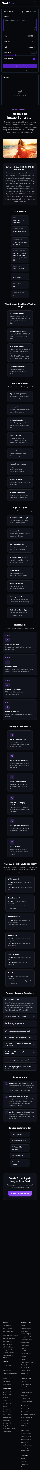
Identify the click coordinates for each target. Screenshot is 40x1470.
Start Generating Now (21, 1193)
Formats (23, 1467)
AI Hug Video (25, 1423)
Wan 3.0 (23, 1325)
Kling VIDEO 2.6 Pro (27, 1362)
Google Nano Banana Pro (10, 1428)
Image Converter (26, 1433)
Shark (8, 3)
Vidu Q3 (23, 1351)
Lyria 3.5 (23, 1381)
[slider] (15, 55)
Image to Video (7, 1368)
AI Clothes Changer (8, 1347)
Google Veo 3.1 (25, 1368)
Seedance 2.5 (25, 1342)
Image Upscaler (7, 1341)
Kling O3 (23, 1348)
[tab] (6, 77)
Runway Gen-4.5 (26, 1328)
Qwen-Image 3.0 (7, 1392)
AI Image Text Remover (9, 1350)
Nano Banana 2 (7, 1412)
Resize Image (25, 1448)
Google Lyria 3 (25, 1398)
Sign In (23, 1458)
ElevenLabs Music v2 (27, 1392)
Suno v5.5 (24, 1395)
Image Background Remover (8, 1332)
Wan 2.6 (23, 1356)
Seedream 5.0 (7, 1420)
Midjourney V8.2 (7, 1403)
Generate (21, 66)
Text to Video (7, 1365)
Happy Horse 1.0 (26, 1337)
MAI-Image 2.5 (7, 1395)
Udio (22, 1390)
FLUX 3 (5, 1406)
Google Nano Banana (9, 1426)
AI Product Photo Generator (8, 1356)
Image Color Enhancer (9, 1338)
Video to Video (7, 1370)
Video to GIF (24, 1442)
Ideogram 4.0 (6, 1397)
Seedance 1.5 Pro (26, 1353)
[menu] (36, 3)
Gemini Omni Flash (26, 1339)
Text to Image (7, 1325)
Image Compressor (26, 1445)
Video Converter (26, 1436)
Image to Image (7, 1328)
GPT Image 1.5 (7, 1423)
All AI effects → (26, 1426)
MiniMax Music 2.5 (26, 1401)
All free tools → (26, 1450)
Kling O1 (23, 1359)
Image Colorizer (7, 1344)
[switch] (35, 59)
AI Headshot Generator (28, 1414)
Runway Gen (24, 1365)
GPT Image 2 (6, 1409)
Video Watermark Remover (10, 1373)
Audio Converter (26, 1439)
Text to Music (7, 1381)
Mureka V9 (24, 1387)
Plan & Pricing (25, 1464)
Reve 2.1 (5, 1400)
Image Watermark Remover (10, 1335)
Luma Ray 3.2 (25, 1331)
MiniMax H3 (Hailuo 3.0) (28, 1334)
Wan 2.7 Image (7, 1414)
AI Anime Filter (25, 1412)
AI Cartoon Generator (27, 1409)
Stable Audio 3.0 (26, 1384)
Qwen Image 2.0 (7, 1417)
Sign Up (23, 1461)
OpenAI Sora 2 (25, 1370)
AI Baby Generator (26, 1417)
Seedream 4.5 (7, 1431)
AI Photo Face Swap (8, 1352)
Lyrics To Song (7, 1384)
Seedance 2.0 (25, 1345)
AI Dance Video (25, 1420)
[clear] (34, 30)
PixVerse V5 (24, 1373)
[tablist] (6, 77)
